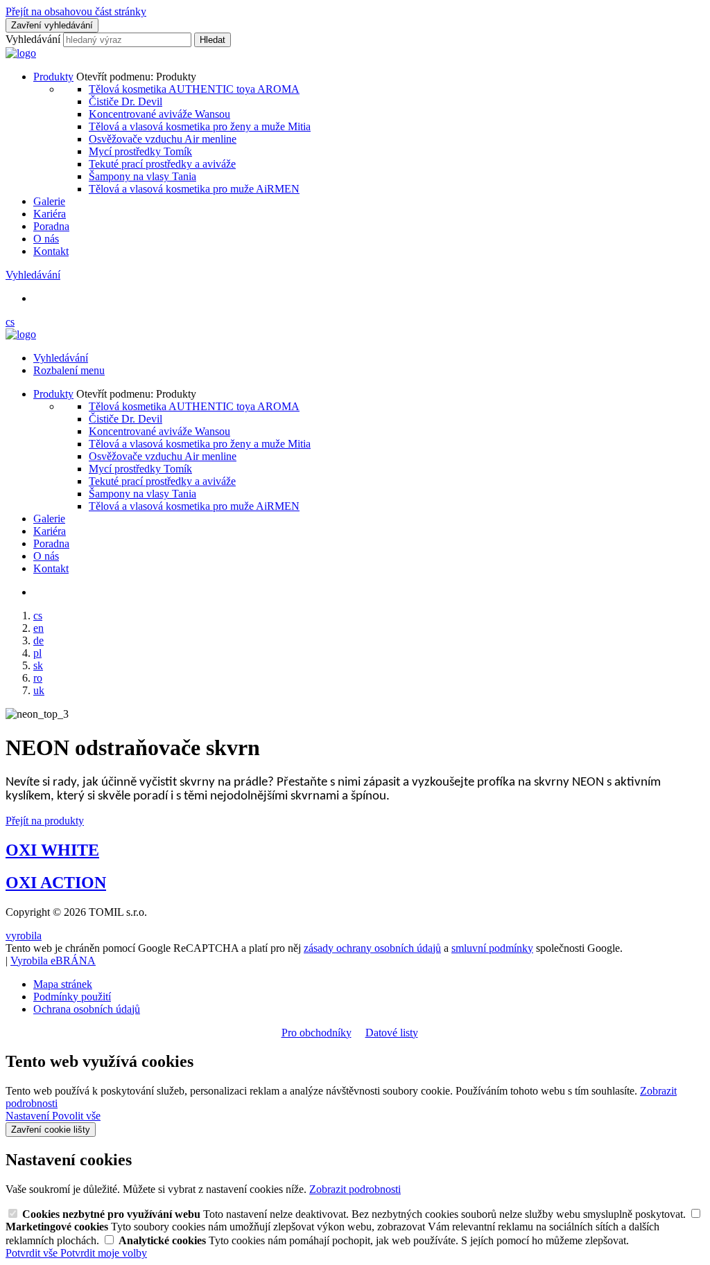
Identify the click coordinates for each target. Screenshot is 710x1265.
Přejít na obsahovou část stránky (76, 11)
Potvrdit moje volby (103, 1253)
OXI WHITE (52, 850)
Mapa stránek (62, 984)
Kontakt (51, 251)
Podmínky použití (72, 996)
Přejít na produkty (45, 820)
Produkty (53, 76)
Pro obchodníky (317, 1032)
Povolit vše (76, 1116)
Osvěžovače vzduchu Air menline (162, 139)
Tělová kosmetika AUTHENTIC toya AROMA (194, 89)
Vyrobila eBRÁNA (53, 960)
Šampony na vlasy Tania (142, 176)
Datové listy (391, 1032)
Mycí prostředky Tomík (140, 151)
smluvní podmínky (492, 948)
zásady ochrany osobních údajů (372, 948)
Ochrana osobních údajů (86, 1009)
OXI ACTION (56, 883)
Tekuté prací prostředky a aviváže (162, 164)
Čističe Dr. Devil (125, 101)
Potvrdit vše (33, 1253)
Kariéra (49, 214)
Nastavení (29, 1116)
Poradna (51, 226)
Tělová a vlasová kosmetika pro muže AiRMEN (194, 189)
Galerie (49, 201)
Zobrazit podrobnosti (355, 1189)
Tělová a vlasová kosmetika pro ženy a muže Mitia (200, 126)
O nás (46, 239)
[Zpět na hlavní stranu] (21, 53)
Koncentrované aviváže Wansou (159, 114)
